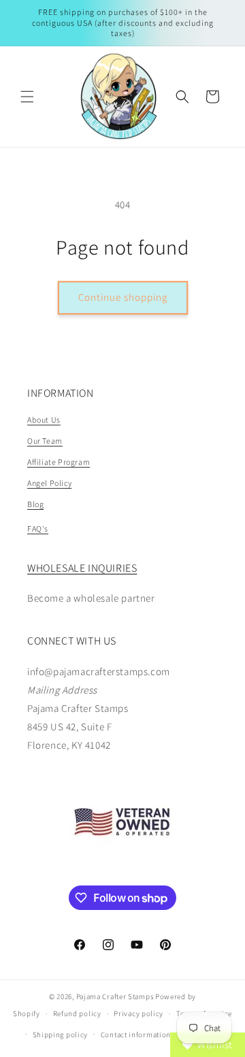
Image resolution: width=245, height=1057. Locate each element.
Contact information (136, 1034)
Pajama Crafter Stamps (115, 996)
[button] (27, 97)
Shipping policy (60, 1034)
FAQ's (37, 528)
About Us (44, 419)
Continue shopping (122, 297)
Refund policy (77, 1013)
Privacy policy (138, 1013)
